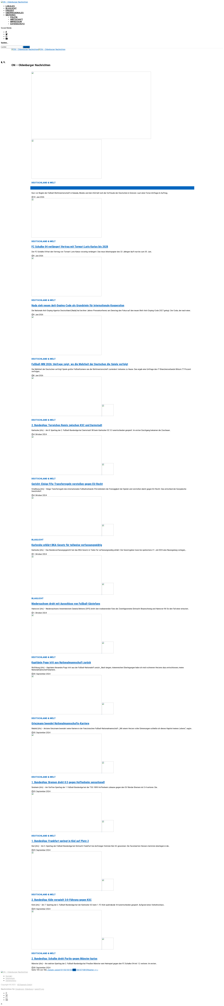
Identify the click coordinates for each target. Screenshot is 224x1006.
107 (80, 970)
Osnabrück (19, 989)
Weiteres (11, 15)
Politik (14, 17)
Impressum (16, 22)
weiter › (92, 970)
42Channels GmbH (24, 985)
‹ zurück (57, 970)
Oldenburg (29, 989)
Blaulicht (11, 8)
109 (87, 970)
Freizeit (10, 11)
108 (83, 970)
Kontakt (9, 976)
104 (71, 970)
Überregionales (15, 13)
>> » (96, 970)
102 (64, 970)
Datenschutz (17, 24)
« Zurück (50, 970)
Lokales (10, 6)
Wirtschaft (16, 19)
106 (77, 970)
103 (67, 970)
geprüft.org (39, 989)
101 (61, 970)
